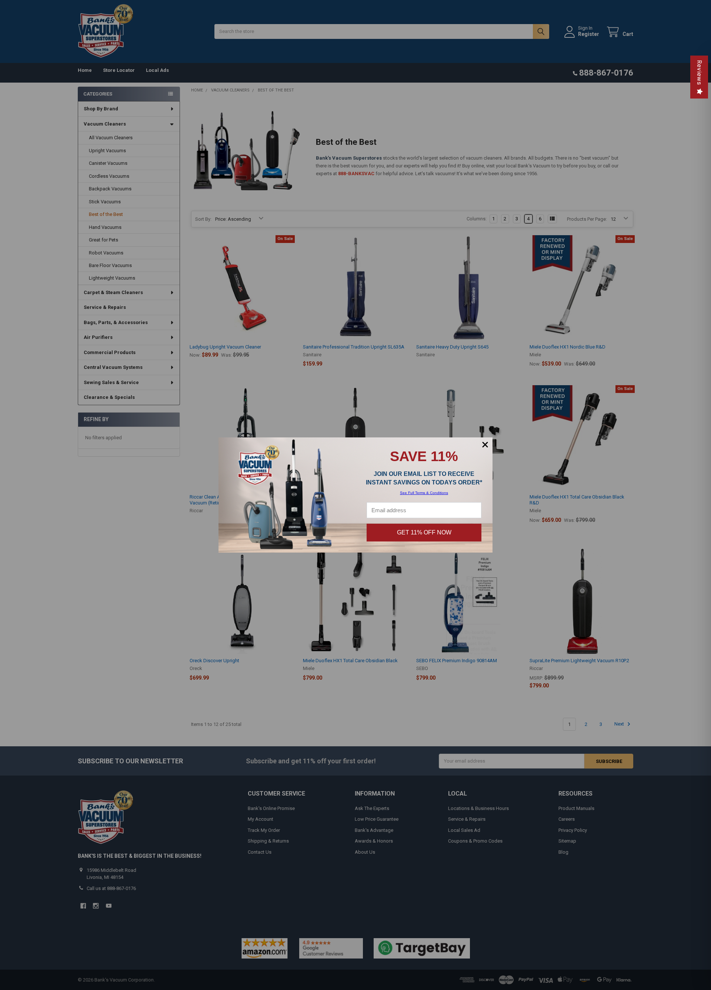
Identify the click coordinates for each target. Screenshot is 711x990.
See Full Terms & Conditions (424, 493)
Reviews (699, 72)
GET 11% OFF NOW (424, 532)
